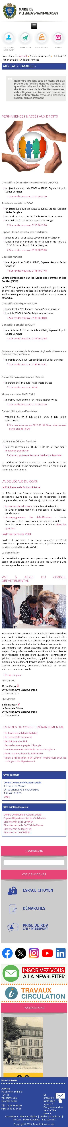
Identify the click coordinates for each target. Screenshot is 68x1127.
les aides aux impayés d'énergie (23, 745)
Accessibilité (11, 1116)
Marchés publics (31, 1119)
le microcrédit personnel (18, 737)
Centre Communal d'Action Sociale (22, 814)
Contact (17, 1119)
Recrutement (48, 1119)
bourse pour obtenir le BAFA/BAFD (24, 753)
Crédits (43, 1116)
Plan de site (55, 1116)
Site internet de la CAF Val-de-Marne (23, 825)
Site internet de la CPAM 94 (18, 821)
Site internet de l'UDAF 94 (17, 828)
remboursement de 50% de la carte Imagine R (30, 749)
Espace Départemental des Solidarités (25, 818)
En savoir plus (13, 675)
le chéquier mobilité (16, 741)
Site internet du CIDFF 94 (17, 832)
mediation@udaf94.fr (17, 450)
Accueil (23, 56)
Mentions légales (28, 1116)
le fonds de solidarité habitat (21, 733)
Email (7, 796)
